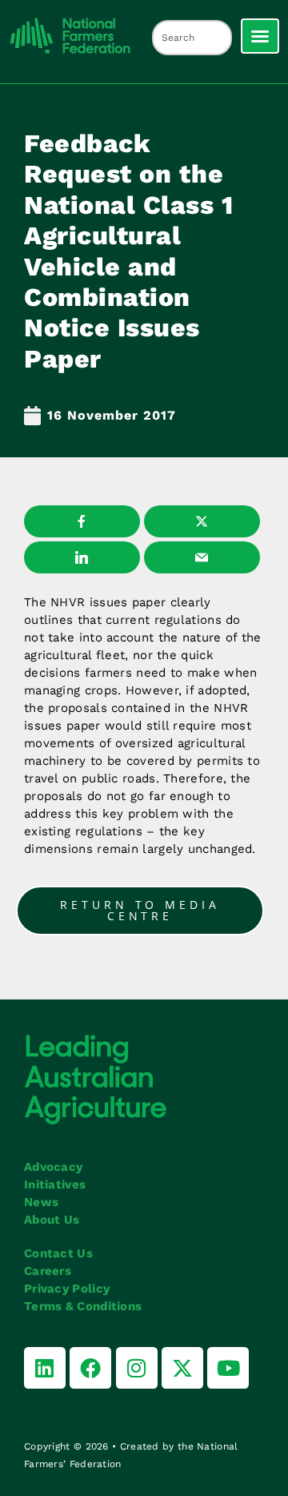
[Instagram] (137, 1368)
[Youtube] (228, 1368)
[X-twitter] (182, 1368)
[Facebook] (90, 1368)
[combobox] (192, 37)
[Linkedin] (45, 1368)
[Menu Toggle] (260, 36)
